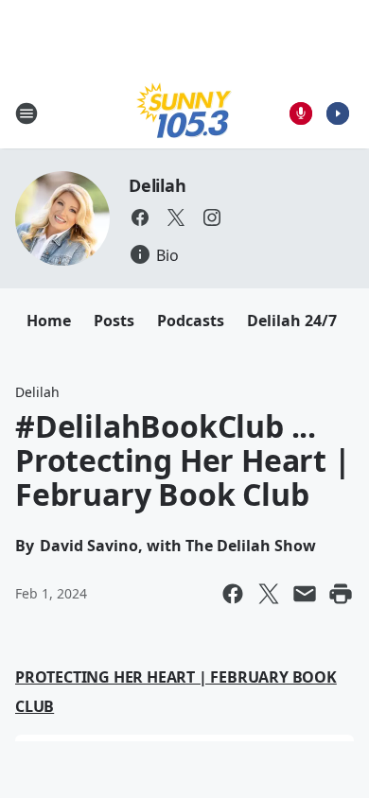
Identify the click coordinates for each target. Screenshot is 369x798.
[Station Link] (184, 113)
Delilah (157, 185)
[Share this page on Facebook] (233, 594)
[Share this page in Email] (304, 594)
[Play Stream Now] (337, 113)
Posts (114, 320)
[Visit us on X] (176, 217)
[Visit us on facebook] (140, 217)
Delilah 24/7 (292, 320)
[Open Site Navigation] (26, 113)
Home (48, 320)
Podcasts (190, 320)
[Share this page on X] (268, 594)
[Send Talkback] (301, 113)
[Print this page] (340, 594)
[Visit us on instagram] (212, 217)
